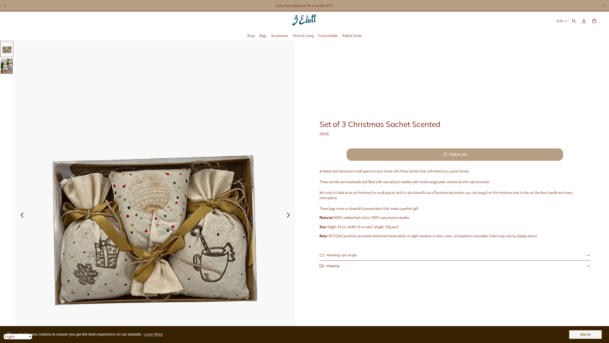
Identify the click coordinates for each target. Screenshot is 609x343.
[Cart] (594, 21)
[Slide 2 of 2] (7, 66)
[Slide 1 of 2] (7, 49)
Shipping (332, 266)
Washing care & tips (341, 255)
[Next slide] (604, 5)
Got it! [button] (585, 334)
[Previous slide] (5, 5)
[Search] (574, 21)
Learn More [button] (153, 334)
